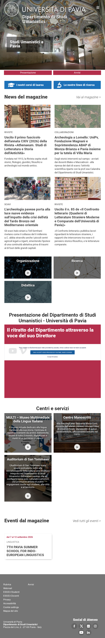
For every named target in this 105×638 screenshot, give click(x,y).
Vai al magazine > (88, 97)
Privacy (7, 599)
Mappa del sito (10, 610)
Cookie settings (11, 607)
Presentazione (28, 72)
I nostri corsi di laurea (30, 85)
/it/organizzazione (28, 273)
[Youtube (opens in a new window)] (81, 632)
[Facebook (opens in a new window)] (74, 625)
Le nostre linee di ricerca (79, 85)
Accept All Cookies (52, 357)
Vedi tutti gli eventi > (87, 521)
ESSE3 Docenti (11, 595)
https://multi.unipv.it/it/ (28, 447)
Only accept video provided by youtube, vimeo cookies (52, 352)
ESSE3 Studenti (11, 591)
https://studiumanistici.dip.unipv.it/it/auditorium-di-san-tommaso (28, 496)
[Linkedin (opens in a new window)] (88, 632)
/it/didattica (28, 297)
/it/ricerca (77, 273)
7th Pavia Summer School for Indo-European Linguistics (25, 551)
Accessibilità (9, 603)
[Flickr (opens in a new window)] (88, 625)
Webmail (7, 588)
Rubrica (7, 584)
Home (98, 7)
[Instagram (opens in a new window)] (95, 625)
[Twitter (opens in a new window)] (81, 625)
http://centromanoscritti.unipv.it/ (77, 447)
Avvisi (77, 72)
